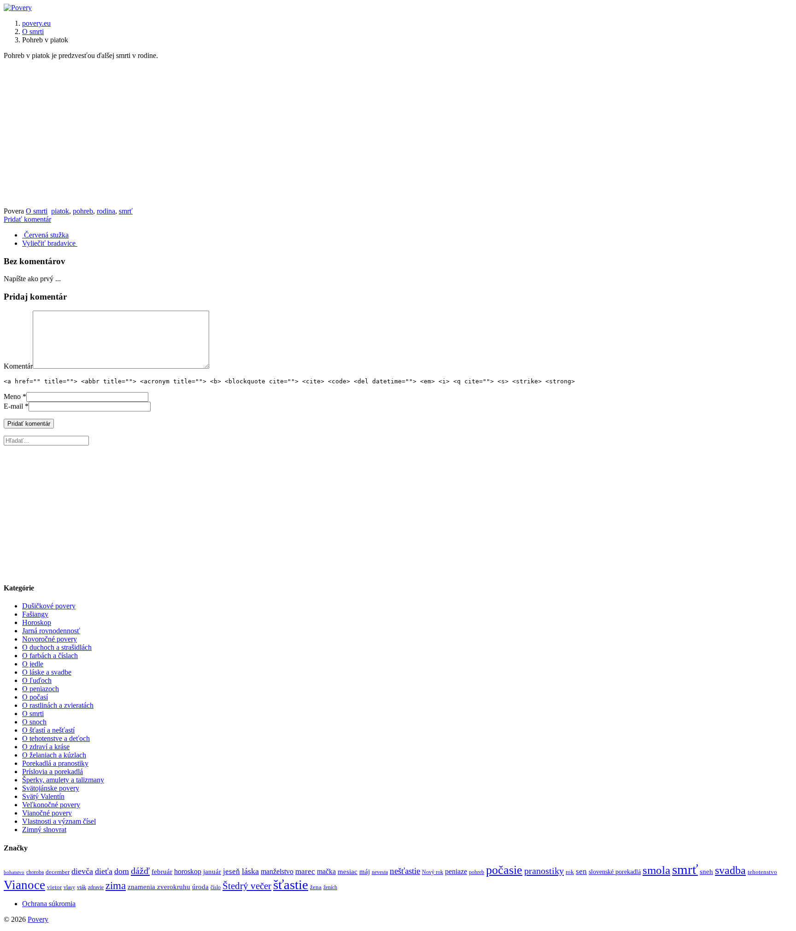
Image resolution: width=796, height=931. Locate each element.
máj (364, 871)
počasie (504, 870)
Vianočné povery (47, 813)
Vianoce (24, 885)
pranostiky (544, 871)
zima (115, 885)
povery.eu (36, 23)
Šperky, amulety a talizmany (63, 780)
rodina (106, 211)
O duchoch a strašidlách (57, 647)
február (162, 871)
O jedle (32, 664)
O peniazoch (40, 689)
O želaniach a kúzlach (54, 755)
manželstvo (277, 871)
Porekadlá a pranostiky (55, 763)
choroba (35, 872)
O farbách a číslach (50, 655)
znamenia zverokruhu (159, 887)
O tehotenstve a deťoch (56, 738)
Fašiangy (35, 614)
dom (121, 871)
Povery (38, 919)
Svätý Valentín (43, 796)
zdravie (96, 887)
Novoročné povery (49, 639)
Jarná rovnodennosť (51, 631)
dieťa (103, 871)
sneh (706, 871)
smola (656, 870)
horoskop (187, 871)
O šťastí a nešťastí (48, 730)
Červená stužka (45, 235)
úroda (200, 887)
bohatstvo (14, 872)
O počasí (35, 697)
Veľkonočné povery (51, 805)
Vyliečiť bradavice (49, 243)
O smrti (33, 31)
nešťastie (405, 871)
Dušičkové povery (49, 606)
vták (81, 887)
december (58, 871)
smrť (126, 211)
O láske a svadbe (46, 672)
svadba (730, 870)
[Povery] (18, 8)
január (212, 871)
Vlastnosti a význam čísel (59, 821)
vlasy (69, 887)
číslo (216, 888)
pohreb (83, 211)
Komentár (18, 366)
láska (250, 871)
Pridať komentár (27, 219)
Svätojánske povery (50, 788)
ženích (330, 888)
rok (570, 872)
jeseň (231, 871)
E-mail (13, 406)
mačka (326, 871)
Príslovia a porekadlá (52, 771)
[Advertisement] (398, 133)
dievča (82, 871)
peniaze (456, 871)
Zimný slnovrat (44, 829)
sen (581, 871)
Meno (12, 396)
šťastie (290, 884)
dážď (140, 871)
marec (305, 871)
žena (316, 887)
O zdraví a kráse (46, 747)
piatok (60, 211)
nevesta (380, 872)
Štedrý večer (246, 885)
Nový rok (432, 872)
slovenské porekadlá (615, 871)
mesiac (347, 871)
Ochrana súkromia (49, 904)
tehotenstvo (762, 871)
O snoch (34, 722)
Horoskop (36, 622)
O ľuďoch (37, 680)
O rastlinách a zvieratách (58, 705)
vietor (54, 887)
